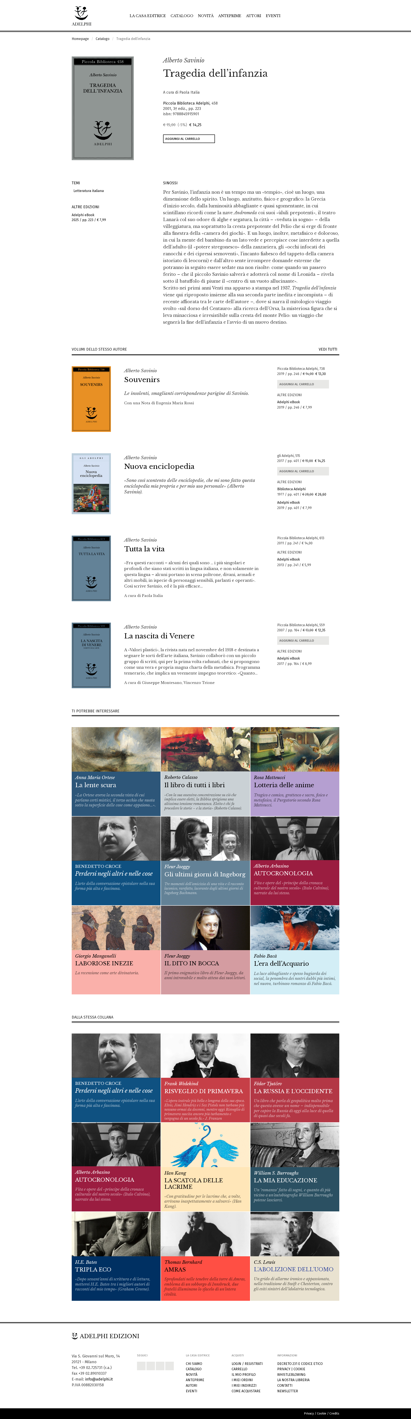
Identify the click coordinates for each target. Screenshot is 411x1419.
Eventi (273, 16)
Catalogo (182, 16)
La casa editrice (148, 16)
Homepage (80, 39)
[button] (327, 60)
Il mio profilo (244, 1375)
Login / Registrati (247, 1364)
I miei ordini (242, 1380)
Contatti (284, 1386)
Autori (253, 16)
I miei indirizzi (244, 1386)
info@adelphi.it (99, 1379)
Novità (206, 16)
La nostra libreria (293, 1380)
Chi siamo (194, 1364)
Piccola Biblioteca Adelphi (186, 103)
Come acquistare (246, 1391)
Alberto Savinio (183, 60)
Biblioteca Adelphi (291, 489)
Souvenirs (142, 379)
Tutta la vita (144, 549)
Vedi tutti (329, 349)
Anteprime (229, 16)
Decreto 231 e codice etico (300, 1364)
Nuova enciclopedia (159, 466)
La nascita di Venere (159, 636)
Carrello (239, 1369)
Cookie (299, 1369)
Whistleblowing (291, 1375)
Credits (334, 1413)
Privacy (283, 1369)
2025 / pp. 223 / (89, 217)
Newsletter (287, 1391)
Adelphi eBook (288, 402)
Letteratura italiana (88, 191)
